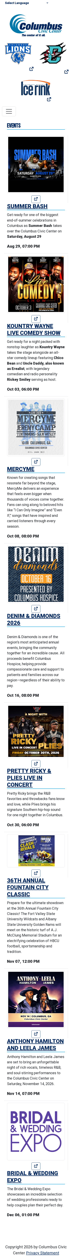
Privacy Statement (42, 1253)
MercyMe (20, 469)
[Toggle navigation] (9, 111)
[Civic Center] (36, 25)
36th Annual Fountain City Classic (28, 887)
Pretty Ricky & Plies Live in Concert (29, 778)
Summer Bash (27, 206)
